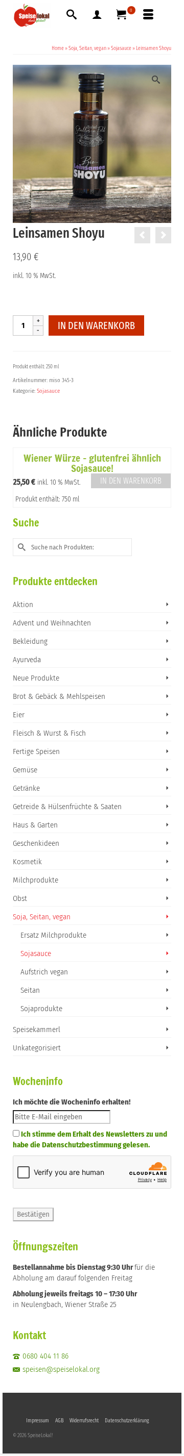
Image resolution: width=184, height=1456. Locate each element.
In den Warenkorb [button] (131, 481)
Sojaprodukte (41, 1008)
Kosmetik (27, 861)
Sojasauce (48, 391)
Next (162, 478)
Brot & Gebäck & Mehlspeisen (59, 696)
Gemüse (25, 769)
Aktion (23, 604)
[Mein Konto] (97, 15)
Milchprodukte (35, 880)
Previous (22, 478)
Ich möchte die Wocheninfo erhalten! (71, 1102)
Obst (20, 898)
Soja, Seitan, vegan (42, 916)
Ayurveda (27, 659)
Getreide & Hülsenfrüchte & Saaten (67, 806)
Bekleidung (30, 641)
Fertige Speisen (36, 751)
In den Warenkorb (96, 325)
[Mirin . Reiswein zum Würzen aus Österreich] (163, 235)
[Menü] (148, 15)
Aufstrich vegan (44, 971)
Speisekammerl (36, 1029)
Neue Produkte (36, 678)
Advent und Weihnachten (52, 622)
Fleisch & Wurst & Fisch (49, 733)
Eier (19, 714)
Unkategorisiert (37, 1047)
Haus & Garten (35, 825)
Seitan (30, 990)
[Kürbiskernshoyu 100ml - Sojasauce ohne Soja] (142, 235)
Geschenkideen (36, 843)
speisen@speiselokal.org (61, 1369)
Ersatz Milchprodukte (53, 935)
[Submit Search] (20, 547)
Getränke (26, 788)
